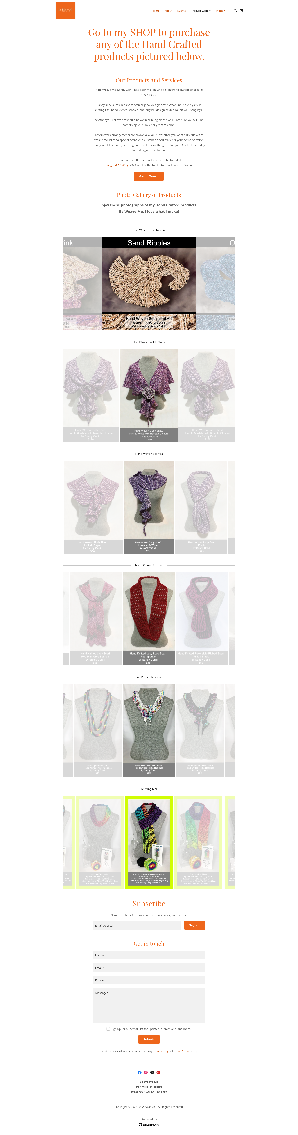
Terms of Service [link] (182, 1051)
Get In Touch (149, 176)
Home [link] (156, 11)
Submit (149, 1039)
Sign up (194, 925)
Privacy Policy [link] (161, 1051)
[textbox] (136, 925)
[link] (65, 10)
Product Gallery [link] (201, 11)
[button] (221, 11)
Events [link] (181, 11)
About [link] (168, 11)
